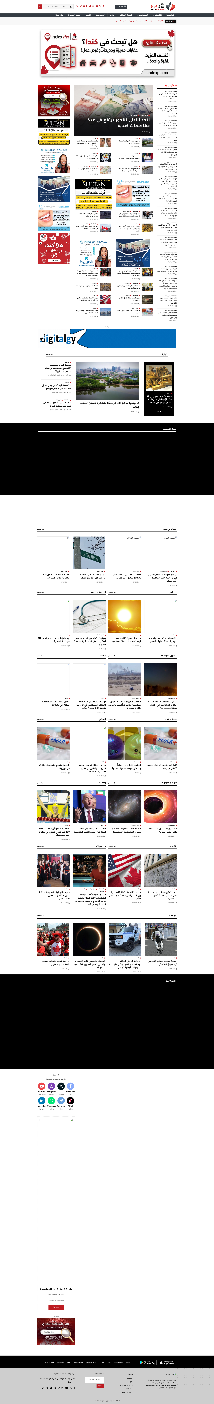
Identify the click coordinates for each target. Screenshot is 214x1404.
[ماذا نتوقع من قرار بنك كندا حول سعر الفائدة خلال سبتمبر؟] (147, 170)
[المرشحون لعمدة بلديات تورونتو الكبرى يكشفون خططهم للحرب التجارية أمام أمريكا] (105, 272)
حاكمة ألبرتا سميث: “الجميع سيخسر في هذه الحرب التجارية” (58, 368)
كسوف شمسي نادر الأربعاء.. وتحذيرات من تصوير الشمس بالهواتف (89, 964)
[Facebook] (103, 6)
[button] (40, 21)
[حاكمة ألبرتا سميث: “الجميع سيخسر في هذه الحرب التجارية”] (147, 157)
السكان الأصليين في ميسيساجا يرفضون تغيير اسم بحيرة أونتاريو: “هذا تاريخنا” (128, 273)
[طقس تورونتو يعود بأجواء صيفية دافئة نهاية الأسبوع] (105, 312)
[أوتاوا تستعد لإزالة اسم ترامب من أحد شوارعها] (89, 553)
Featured (174, 91)
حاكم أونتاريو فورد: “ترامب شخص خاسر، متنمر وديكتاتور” (167, 315)
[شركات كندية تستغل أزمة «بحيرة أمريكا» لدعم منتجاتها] (105, 228)
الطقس (95, 308)
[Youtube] (41, 1089)
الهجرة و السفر (98, 592)
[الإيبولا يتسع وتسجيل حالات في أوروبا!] (53, 743)
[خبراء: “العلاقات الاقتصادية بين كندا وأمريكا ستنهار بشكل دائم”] (105, 299)
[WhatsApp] (51, 1104)
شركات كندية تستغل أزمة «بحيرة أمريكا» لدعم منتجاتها (167, 96)
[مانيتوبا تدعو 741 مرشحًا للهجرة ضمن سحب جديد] (147, 142)
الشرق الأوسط (169, 656)
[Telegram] (80, 6)
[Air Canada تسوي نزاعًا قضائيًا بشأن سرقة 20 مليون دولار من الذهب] (147, 228)
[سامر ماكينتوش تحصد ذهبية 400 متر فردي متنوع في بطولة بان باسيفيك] (53, 806)
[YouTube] (97, 6)
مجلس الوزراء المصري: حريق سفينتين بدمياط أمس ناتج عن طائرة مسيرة (124, 705)
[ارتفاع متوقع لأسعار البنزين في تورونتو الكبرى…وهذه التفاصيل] (147, 215)
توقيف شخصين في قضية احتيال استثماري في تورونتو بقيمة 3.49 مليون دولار (87, 143)
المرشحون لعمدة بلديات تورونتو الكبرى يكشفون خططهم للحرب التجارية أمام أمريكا (87, 273)
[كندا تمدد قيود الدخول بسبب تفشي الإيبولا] (147, 312)
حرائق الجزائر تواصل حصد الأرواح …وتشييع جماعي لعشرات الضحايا (92, 768)
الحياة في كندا (126, 211)
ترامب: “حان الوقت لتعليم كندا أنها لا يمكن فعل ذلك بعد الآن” (167, 227)
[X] (100, 6)
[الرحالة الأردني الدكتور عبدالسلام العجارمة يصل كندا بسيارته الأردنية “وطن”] (125, 939)
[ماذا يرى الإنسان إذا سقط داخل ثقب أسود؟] (160, 806)
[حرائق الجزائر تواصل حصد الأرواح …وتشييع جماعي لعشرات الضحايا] (89, 743)
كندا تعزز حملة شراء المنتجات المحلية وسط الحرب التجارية (168, 198)
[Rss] (77, 6)
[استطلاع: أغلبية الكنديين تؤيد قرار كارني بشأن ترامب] (147, 287)
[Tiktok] (70, 1104)
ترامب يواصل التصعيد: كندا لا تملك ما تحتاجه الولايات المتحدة (168, 213)
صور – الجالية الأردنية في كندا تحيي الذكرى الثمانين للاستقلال (54, 895)
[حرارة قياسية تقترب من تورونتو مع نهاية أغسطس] (124, 616)
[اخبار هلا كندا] (163, 7)
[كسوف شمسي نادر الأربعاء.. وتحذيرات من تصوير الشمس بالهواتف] (89, 939)
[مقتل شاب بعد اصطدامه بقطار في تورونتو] (53, 679)
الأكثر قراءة (171, 86)
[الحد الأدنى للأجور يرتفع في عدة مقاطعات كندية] (105, 170)
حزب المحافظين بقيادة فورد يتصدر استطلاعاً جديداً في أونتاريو (168, 242)
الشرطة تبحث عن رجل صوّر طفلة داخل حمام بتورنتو (143, 21)
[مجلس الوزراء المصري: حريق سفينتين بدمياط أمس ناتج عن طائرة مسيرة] (124, 679)
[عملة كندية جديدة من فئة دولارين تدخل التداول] (53, 553)
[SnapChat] (84, 6)
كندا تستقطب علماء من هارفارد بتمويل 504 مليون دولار (167, 137)
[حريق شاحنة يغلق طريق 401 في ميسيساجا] (147, 299)
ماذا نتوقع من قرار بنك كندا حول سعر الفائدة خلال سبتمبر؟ (162, 895)
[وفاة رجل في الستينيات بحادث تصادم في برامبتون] (105, 215)
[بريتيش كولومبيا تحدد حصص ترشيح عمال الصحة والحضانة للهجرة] (89, 616)
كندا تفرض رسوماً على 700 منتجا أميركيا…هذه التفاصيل (168, 300)
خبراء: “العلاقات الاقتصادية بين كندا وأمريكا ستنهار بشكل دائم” (125, 895)
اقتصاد (173, 846)
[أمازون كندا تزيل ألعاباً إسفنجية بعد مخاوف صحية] (124, 743)
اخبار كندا (167, 91)
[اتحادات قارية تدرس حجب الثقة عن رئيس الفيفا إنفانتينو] (89, 806)
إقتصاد (136, 166)
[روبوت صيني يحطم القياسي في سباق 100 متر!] (161, 939)
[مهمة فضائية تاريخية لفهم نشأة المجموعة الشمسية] (124, 806)
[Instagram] (93, 6)
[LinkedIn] (87, 6)
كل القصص (49, 354)
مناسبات (101, 846)
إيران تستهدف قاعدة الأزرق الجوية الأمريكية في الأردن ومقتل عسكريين (162, 705)
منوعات (173, 916)
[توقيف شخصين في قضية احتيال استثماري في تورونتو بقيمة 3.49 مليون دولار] (105, 142)
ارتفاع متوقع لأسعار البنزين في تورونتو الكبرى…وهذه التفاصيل (162, 578)
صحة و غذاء (167, 252)
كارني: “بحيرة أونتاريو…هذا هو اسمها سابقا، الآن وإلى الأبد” (167, 152)
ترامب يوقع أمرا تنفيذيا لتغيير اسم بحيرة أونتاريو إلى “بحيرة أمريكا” (167, 166)
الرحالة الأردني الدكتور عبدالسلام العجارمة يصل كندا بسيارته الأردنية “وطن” (125, 964)
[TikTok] (90, 6)
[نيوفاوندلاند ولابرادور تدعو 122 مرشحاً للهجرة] (53, 616)
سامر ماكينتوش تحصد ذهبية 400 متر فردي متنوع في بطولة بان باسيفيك (54, 832)
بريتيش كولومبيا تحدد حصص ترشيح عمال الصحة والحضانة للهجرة (90, 641)
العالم (102, 719)
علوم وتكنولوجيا (168, 783)
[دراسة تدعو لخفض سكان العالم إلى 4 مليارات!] (53, 939)
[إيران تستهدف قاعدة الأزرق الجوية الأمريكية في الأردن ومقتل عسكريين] (160, 679)
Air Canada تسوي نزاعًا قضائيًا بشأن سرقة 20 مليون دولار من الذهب (129, 229)
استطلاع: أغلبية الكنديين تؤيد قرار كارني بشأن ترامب (167, 111)
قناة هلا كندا (82, 889)
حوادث (95, 138)
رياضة (102, 783)
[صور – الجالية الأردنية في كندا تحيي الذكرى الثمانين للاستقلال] (53, 870)
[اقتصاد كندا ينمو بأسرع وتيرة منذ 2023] (105, 287)
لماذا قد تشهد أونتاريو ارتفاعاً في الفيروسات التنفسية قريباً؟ (168, 257)
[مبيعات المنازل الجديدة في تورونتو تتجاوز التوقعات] (125, 553)
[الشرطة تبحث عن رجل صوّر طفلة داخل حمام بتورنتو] (105, 157)
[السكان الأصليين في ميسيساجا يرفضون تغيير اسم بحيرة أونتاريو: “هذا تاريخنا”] (147, 272)
